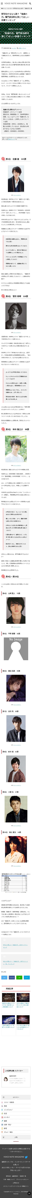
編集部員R (12, 1076)
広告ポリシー (11, 139)
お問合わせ (16, 1183)
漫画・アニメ (22, 48)
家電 (5, 1128)
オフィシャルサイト (17, 195)
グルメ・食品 (8, 1132)
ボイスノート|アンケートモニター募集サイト (16, 1186)
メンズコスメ (8, 1109)
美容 (5, 1106)
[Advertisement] (8, 148)
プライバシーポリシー (22, 1179)
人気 (16, 1137)
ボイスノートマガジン (15, 1191)
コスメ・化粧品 (9, 1102)
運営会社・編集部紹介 (12, 1176)
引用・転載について (9, 1179)
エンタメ (14, 48)
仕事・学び (7, 1124)
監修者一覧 (23, 1176)
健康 (5, 1121)
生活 (5, 1113)
